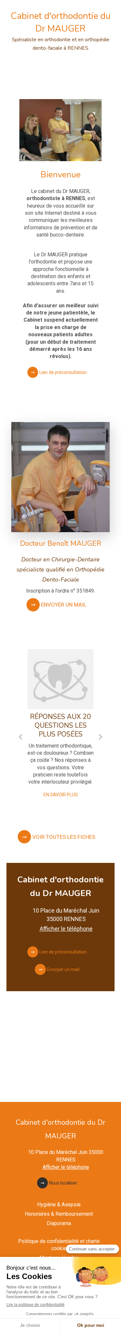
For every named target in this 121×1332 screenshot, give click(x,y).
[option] (60, 724)
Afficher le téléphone (66, 928)
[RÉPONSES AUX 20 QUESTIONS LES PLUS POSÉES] (60, 679)
